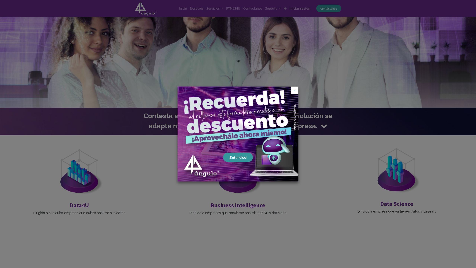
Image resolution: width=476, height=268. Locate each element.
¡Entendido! (238, 157)
